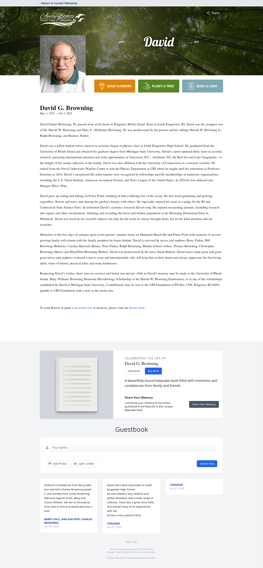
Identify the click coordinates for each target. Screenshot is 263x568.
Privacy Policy (121, 552)
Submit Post (207, 463)
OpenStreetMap (135, 557)
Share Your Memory (204, 404)
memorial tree (83, 307)
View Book (134, 371)
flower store (136, 307)
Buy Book (153, 371)
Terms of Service (141, 552)
